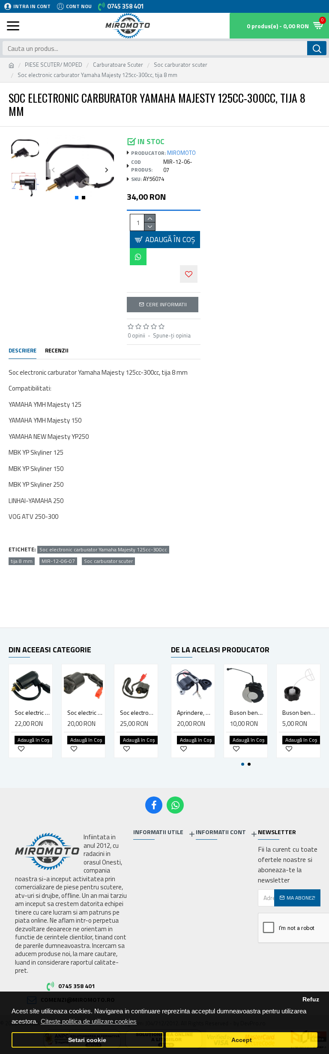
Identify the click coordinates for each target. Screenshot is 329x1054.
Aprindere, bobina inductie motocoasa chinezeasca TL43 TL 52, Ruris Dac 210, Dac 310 (194, 712)
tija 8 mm (22, 561)
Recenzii (57, 351)
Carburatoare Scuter (118, 65)
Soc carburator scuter (180, 65)
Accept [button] (241, 1040)
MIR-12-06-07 (58, 561)
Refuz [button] (310, 999)
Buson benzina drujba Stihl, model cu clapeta (247, 712)
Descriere (22, 351)
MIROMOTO (181, 153)
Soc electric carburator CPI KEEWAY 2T (32, 712)
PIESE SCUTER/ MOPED (53, 65)
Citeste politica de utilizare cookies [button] (89, 1021)
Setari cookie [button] (87, 1040)
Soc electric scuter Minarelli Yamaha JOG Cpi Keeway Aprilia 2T (85, 712)
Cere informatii (166, 304)
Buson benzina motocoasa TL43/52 (300, 712)
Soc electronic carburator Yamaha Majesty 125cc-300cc (103, 550)
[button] (53, 169)
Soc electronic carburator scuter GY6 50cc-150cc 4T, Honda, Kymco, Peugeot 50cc (138, 712)
